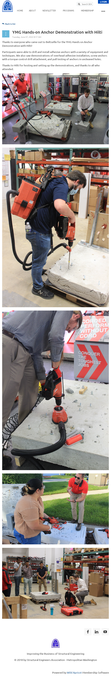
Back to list (10, 23)
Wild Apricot (74, 672)
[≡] (103, 10)
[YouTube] (105, 631)
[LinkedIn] (96, 631)
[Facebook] (87, 631)
